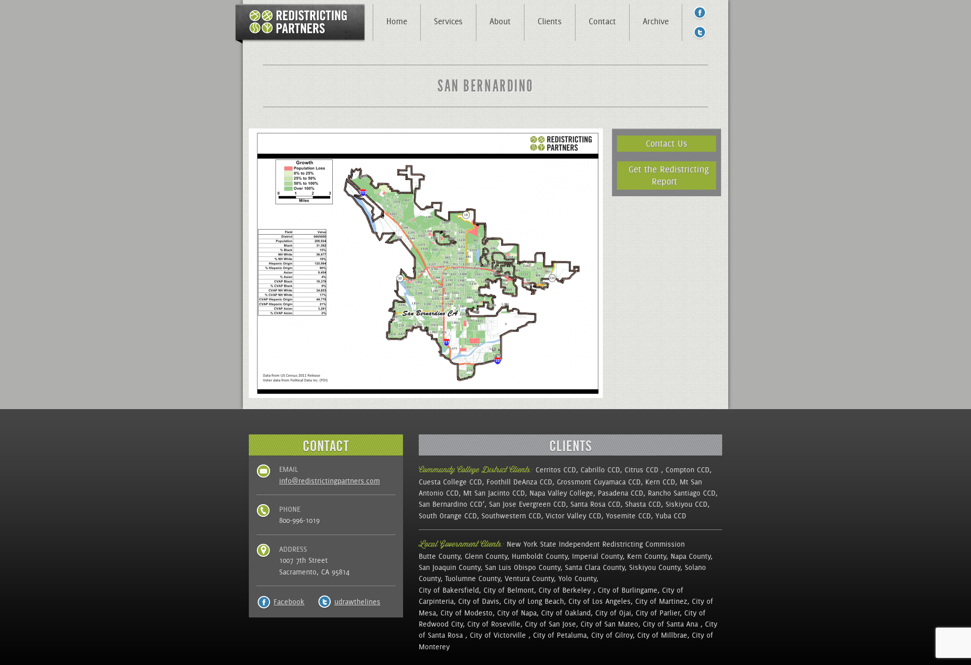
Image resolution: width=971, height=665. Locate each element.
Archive (656, 21)
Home (396, 21)
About (500, 21)
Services (448, 21)
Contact (602, 21)
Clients (550, 21)
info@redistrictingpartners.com (329, 480)
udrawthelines (357, 601)
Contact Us (666, 143)
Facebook (289, 601)
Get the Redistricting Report (669, 175)
